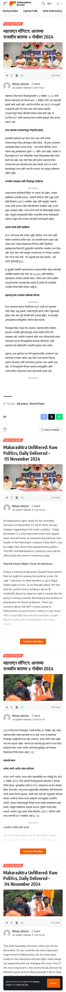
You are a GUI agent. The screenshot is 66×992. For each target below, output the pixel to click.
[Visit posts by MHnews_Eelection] (6, 85)
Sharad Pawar (37, 403)
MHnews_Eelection (20, 84)
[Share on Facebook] (11, 75)
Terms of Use (22, 984)
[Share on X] (16, 75)
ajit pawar (22, 403)
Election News (13, 24)
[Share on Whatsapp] (22, 75)
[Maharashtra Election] (20, 3)
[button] (53, 983)
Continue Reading (33, 641)
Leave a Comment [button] (51, 430)
